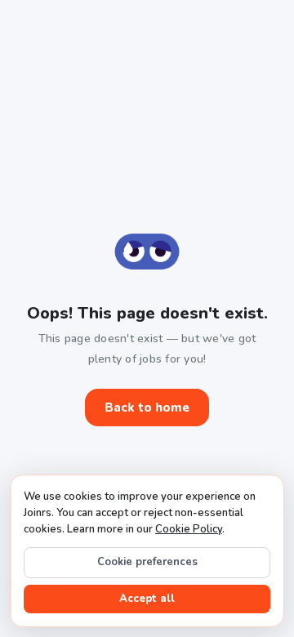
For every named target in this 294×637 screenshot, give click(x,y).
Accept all (147, 598)
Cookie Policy (188, 529)
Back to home (147, 407)
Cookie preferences (147, 562)
